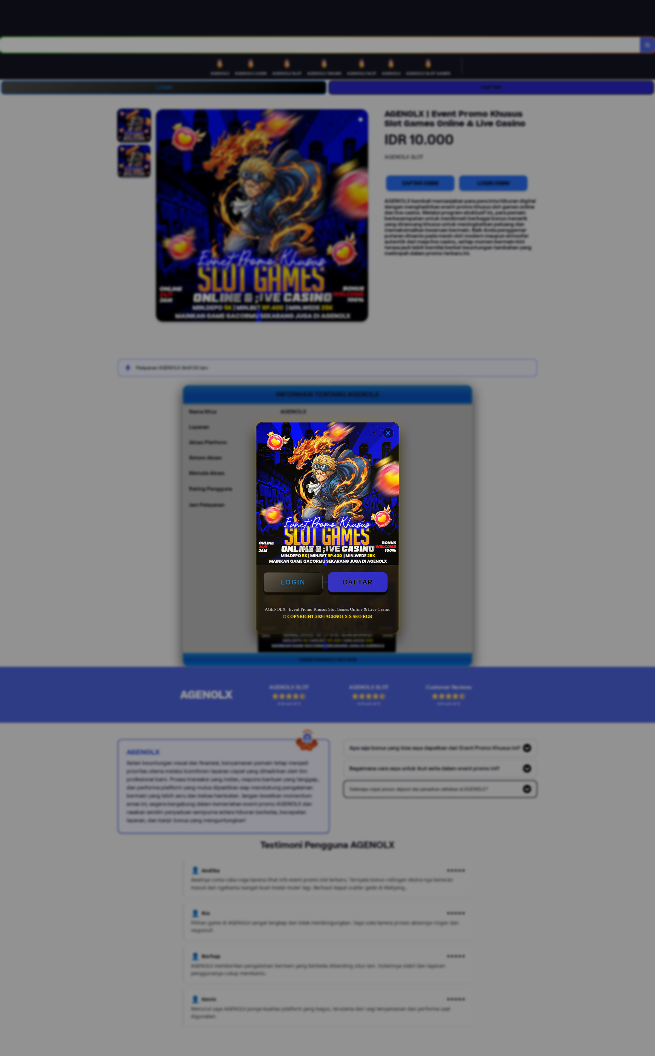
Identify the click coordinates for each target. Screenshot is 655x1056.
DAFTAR (358, 582)
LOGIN (293, 582)
